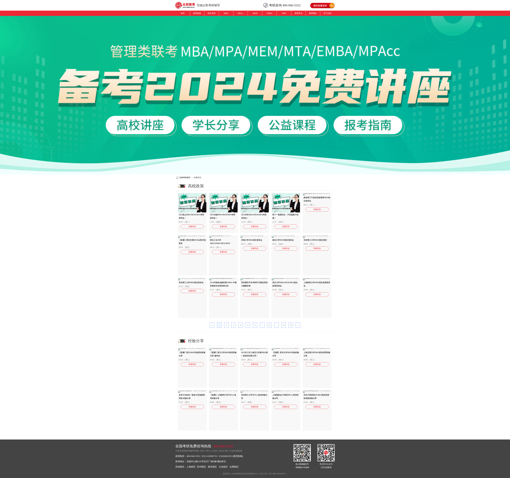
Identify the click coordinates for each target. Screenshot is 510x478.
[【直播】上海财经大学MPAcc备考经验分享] (223, 390)
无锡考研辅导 (184, 178)
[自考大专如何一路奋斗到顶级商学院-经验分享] (192, 390)
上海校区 (191, 467)
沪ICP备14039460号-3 (277, 474)
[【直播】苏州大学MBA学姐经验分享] (286, 348)
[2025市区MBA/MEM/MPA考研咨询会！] (255, 212)
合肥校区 (234, 467)
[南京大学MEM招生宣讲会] (283, 236)
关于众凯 (327, 13)
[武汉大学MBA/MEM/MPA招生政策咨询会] (286, 278)
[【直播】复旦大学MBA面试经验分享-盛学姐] (223, 348)
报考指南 (197, 13)
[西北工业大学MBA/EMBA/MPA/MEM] (223, 236)
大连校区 (223, 467)
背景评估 (298, 13)
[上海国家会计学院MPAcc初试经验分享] (286, 390)
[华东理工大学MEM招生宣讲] (315, 236)
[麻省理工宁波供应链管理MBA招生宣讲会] (317, 193)
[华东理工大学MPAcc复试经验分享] (255, 390)
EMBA (269, 13)
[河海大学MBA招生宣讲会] (252, 236)
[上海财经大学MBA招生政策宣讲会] (317, 278)
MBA (226, 13)
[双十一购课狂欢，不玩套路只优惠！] (286, 212)
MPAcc (241, 13)
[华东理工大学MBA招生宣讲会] (191, 278)
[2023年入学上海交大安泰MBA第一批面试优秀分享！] (255, 348)
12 (283, 325)
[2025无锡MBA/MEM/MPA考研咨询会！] (223, 212)
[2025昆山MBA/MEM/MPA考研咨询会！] (192, 212)
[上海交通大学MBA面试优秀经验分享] (317, 348)
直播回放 (192, 227)
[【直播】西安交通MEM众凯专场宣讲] (192, 236)
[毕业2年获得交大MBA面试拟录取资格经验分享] (317, 390)
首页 (183, 13)
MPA (284, 13)
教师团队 (313, 13)
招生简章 (212, 13)
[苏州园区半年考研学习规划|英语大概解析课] (255, 278)
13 (291, 325)
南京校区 (212, 467)
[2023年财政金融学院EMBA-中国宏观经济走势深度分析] (223, 278)
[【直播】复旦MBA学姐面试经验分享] (192, 348)
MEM (255, 13)
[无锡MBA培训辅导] (186, 5)
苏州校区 (201, 467)
